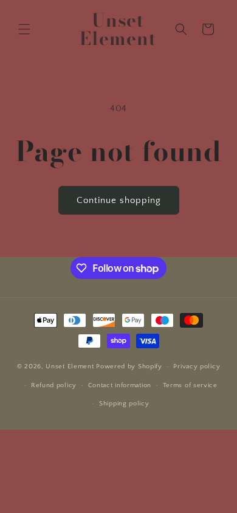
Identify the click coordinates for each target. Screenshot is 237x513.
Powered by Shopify (129, 366)
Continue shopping (119, 200)
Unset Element (71, 366)
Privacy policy (196, 366)
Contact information (119, 385)
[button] (24, 29)
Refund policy (54, 385)
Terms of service (190, 385)
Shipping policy (124, 403)
